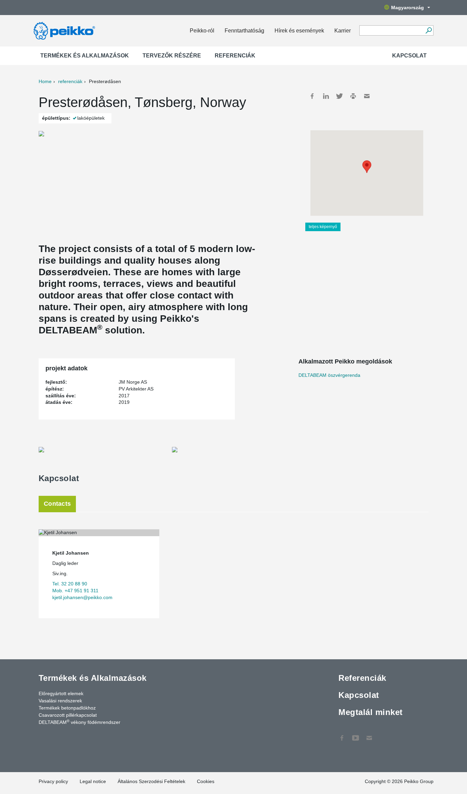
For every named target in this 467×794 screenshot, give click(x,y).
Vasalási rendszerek (60, 700)
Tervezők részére (172, 55)
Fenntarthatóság (244, 31)
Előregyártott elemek (61, 693)
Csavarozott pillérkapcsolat (68, 715)
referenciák (70, 81)
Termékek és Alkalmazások (84, 55)
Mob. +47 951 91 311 (75, 590)
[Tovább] (428, 30)
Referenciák (235, 55)
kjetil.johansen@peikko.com (82, 597)
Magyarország (407, 7)
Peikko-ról (202, 31)
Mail (366, 96)
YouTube (355, 734)
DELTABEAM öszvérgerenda (329, 375)
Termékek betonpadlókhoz (67, 708)
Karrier (342, 31)
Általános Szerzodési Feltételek (151, 781)
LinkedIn (325, 96)
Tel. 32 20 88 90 (69, 583)
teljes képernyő (323, 226)
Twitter (339, 96)
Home (45, 81)
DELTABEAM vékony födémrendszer (79, 722)
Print (353, 96)
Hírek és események (299, 31)
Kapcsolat (409, 55)
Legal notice (93, 781)
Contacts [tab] (57, 503)
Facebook (312, 96)
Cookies (205, 781)
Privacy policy (53, 781)
